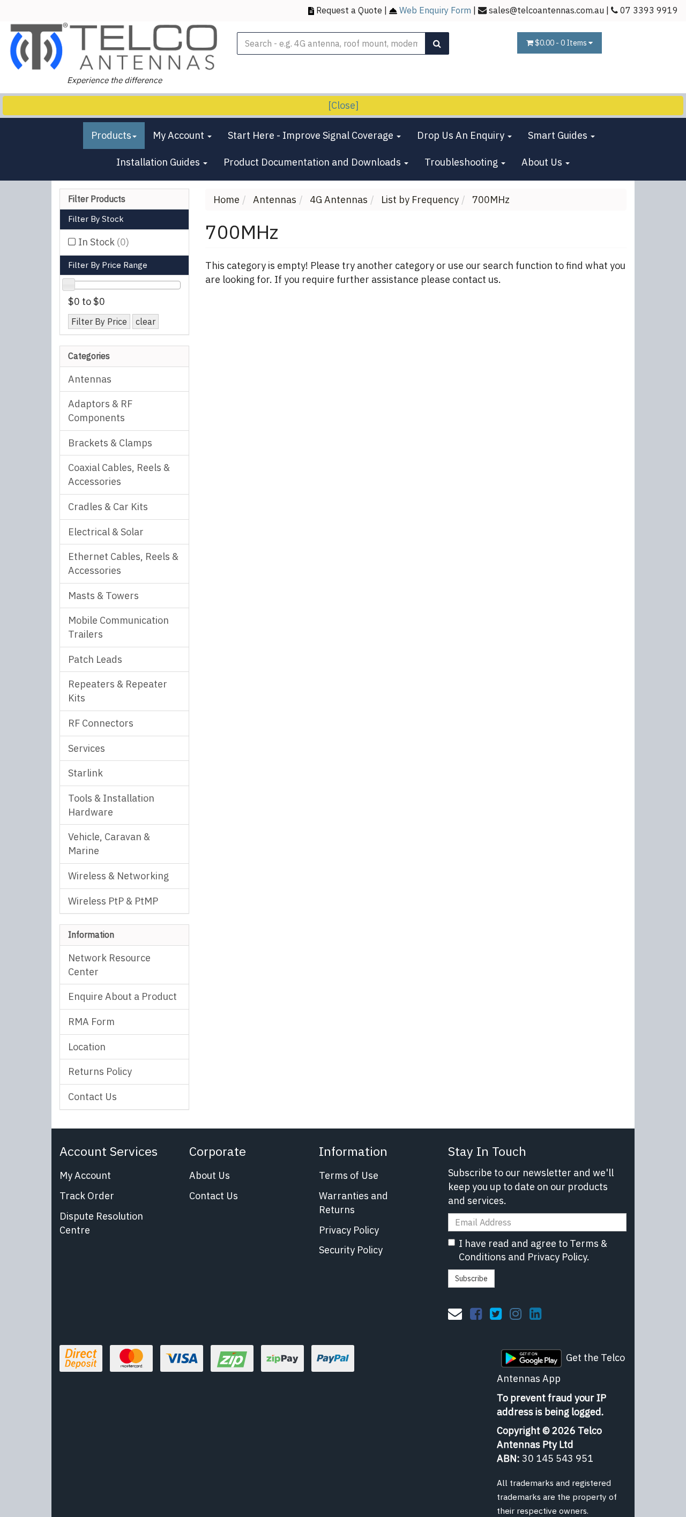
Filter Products (96, 199)
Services (86, 748)
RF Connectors (100, 723)
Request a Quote (349, 10)
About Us (542, 162)
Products (111, 135)
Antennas (89, 379)
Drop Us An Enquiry (461, 135)
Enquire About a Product (122, 996)
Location (87, 1047)
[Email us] (455, 1313)
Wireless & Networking (118, 876)
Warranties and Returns (353, 1203)
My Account (179, 135)
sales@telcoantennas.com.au (546, 10)
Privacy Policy (349, 1230)
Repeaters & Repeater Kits (117, 691)
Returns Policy (100, 1071)
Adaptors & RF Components (100, 411)
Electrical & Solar (106, 532)
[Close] (343, 105)
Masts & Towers (103, 595)
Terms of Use (348, 1175)
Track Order (86, 1196)
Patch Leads (95, 659)
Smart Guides (559, 135)
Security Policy (351, 1250)
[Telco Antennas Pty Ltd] (114, 46)
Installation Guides (159, 162)
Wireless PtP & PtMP (113, 901)
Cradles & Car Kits (108, 506)
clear (145, 321)
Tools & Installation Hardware (111, 805)
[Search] (437, 43)
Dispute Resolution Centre (101, 1223)
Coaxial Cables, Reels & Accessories (119, 474)
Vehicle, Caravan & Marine (109, 844)
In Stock (103, 242)
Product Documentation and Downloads (313, 162)
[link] (476, 1313)
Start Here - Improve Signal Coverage (312, 135)
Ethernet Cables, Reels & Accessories (123, 563)
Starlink (85, 773)
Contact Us (92, 1096)
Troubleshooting (462, 162)
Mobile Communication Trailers (118, 627)
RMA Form (91, 1021)
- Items (561, 43)
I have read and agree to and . (533, 1250)
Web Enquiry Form (435, 10)
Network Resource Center (109, 965)
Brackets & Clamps (110, 443)
